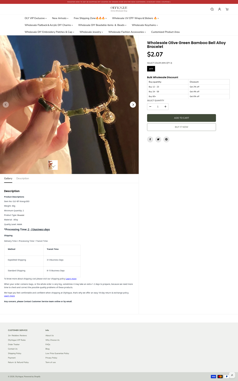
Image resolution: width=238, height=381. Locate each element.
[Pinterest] (166, 139)
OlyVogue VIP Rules (17, 340)
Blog (47, 349)
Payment (12, 357)
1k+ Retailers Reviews (17, 335)
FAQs (47, 344)
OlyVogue (19, 376)
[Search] (212, 9)
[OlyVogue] (119, 9)
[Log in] (220, 9)
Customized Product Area (165, 32)
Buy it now (181, 126)
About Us (49, 335)
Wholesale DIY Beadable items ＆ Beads (101, 25)
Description (22, 178)
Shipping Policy (14, 353)
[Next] (133, 105)
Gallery (8, 178)
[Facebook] (150, 139)
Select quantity (155, 100)
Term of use (50, 362)
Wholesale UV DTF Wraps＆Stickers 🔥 (135, 18)
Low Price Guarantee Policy (57, 353)
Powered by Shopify (32, 376)
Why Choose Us (52, 340)
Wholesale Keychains (144, 25)
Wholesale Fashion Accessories (126, 32)
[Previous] (6, 105)
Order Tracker (14, 344)
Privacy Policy (51, 357)
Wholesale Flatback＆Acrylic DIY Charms (48, 25)
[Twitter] (158, 139)
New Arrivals (59, 18)
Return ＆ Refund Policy (18, 362)
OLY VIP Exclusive (35, 18)
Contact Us (12, 349)
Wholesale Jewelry (91, 32)
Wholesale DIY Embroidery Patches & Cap (49, 32)
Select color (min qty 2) (159, 63)
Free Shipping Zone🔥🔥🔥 (90, 18)
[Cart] (227, 9)
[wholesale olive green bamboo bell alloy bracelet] (69, 104)
